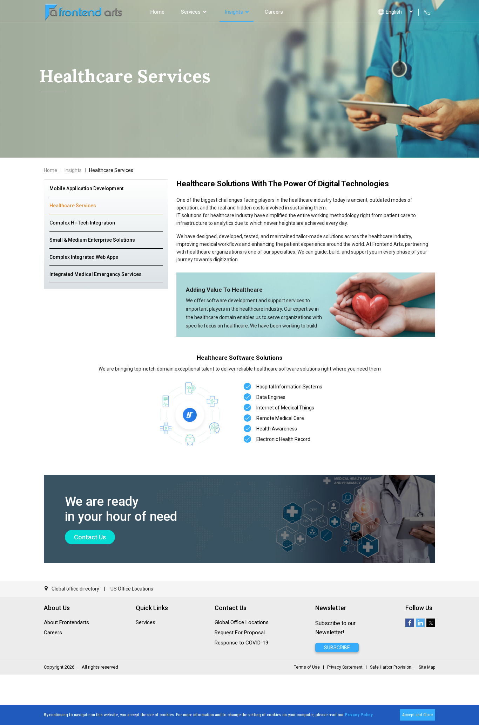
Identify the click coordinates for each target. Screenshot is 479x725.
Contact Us (90, 537)
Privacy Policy (359, 714)
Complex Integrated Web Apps (83, 257)
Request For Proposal (240, 632)
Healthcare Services (72, 205)
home (157, 12)
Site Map (427, 667)
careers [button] (274, 12)
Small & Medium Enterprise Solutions (92, 240)
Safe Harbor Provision (390, 667)
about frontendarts (66, 622)
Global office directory (74, 589)
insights (234, 12)
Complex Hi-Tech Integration (82, 223)
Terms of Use (307, 667)
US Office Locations (131, 589)
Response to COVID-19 (241, 643)
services (191, 12)
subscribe (337, 647)
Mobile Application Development (86, 188)
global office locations (242, 622)
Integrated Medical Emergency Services (95, 274)
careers (53, 632)
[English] (394, 11)
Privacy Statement (345, 667)
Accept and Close (417, 714)
